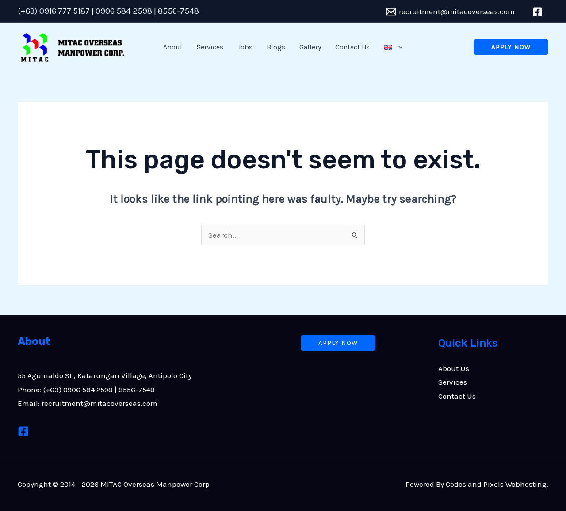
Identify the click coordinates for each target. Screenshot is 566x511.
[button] (398, 47)
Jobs (244, 47)
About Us (453, 368)
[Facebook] (23, 431)
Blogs (276, 47)
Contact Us (352, 47)
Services (210, 47)
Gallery (310, 47)
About (173, 47)
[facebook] (538, 12)
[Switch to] (393, 47)
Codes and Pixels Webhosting (496, 484)
